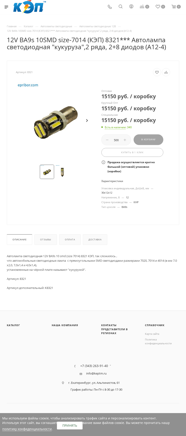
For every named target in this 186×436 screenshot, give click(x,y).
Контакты (108, 325)
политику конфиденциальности (27, 429)
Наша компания (65, 325)
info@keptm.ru (96, 373)
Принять (69, 425)
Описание (19, 239)
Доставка (94, 239)
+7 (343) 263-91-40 (94, 365)
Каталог (13, 325)
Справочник (154, 325)
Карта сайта (152, 333)
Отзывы (45, 239)
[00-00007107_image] (55, 120)
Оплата (70, 239)
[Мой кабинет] (131, 7)
